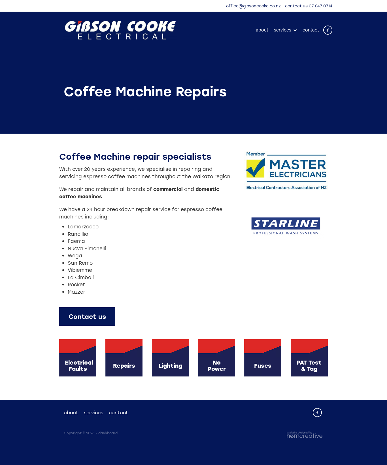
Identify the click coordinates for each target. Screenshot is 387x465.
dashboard (108, 433)
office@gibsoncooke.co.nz (253, 6)
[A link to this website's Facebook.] (327, 30)
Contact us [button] (87, 316)
